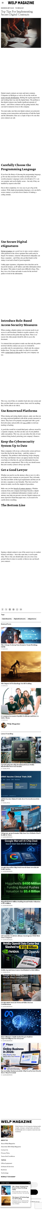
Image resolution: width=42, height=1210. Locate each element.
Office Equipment (6, 1163)
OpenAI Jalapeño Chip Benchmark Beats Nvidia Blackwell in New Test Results (17, 765)
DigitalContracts (19, 619)
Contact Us (4, 1150)
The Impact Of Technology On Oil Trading (16, 683)
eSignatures (32, 619)
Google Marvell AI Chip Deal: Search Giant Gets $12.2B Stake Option (20, 868)
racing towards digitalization (10, 98)
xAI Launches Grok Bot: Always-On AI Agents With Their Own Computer (20, 936)
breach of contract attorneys (23, 488)
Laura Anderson (7, 837)
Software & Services (7, 1166)
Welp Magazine (13, 724)
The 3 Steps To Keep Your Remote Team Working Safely (19, 646)
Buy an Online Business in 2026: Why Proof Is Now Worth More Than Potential (21, 1072)
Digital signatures (6, 251)
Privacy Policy (5, 1153)
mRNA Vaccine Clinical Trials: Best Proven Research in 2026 (20, 799)
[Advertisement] (21, 70)
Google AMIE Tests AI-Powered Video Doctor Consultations (17, 1003)
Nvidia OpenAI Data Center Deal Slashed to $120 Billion (20, 970)
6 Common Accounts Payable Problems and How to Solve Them (20, 717)
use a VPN (26, 423)
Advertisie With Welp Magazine (11, 1146)
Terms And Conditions (8, 1156)
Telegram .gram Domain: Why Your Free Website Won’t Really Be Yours (21, 834)
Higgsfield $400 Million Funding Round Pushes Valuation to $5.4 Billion (20, 902)
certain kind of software (13, 352)
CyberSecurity (7, 619)
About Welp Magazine (8, 1143)
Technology (19, 8)
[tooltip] (2, 609)
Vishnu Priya (6, 768)
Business (4, 1170)
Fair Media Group (34, 1201)
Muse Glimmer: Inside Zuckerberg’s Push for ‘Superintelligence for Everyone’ (17, 1037)
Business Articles (7, 8)
